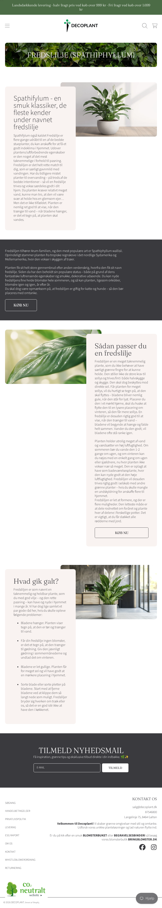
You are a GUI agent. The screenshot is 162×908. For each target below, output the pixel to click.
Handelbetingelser (17, 811)
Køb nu (21, 305)
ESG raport (12, 835)
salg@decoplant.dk (144, 807)
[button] (7, 25)
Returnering (13, 868)
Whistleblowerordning (20, 860)
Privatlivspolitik (15, 819)
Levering (10, 827)
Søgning (10, 803)
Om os (8, 843)
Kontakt (10, 852)
